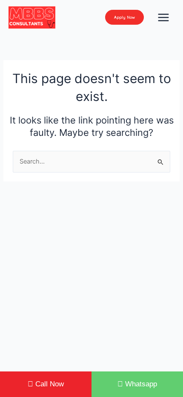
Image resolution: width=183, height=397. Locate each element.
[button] (124, 17)
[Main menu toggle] (163, 17)
